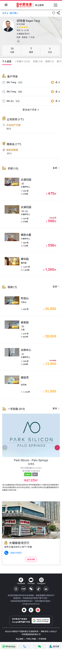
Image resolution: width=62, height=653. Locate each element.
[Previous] (4, 447)
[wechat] (31, 589)
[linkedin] (46, 589)
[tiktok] (38, 589)
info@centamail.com (31, 604)
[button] (53, 13)
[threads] (16, 589)
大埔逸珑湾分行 (23, 34)
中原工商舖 (31, 639)
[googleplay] (31, 610)
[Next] (57, 447)
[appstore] (24, 610)
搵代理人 (14, 13)
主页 (4, 13)
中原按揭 (42, 639)
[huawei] (38, 610)
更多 (55, 408)
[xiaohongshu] (23, 589)
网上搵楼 (20, 639)
